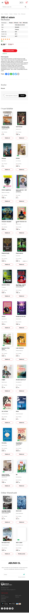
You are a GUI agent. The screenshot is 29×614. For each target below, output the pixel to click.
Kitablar (6, 14)
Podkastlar (3, 601)
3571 (16, 36)
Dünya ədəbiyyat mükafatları (5, 598)
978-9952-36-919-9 (20, 25)
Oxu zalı (3, 595)
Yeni (19, 14)
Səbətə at (7, 138)
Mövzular (23, 14)
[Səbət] (26, 2)
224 (16, 31)
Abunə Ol (5, 53)
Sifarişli (15, 14)
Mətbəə (3, 600)
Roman (11, 14)
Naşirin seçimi (18, 595)
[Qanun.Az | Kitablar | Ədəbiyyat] (6, 2)
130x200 (17, 27)
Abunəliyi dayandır (21, 577)
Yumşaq (17, 29)
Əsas (2, 14)
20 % (16, 34)
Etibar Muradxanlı (5, 19)
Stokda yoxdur (10, 50)
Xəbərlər (17, 597)
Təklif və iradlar (4, 593)
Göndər (22, 95)
